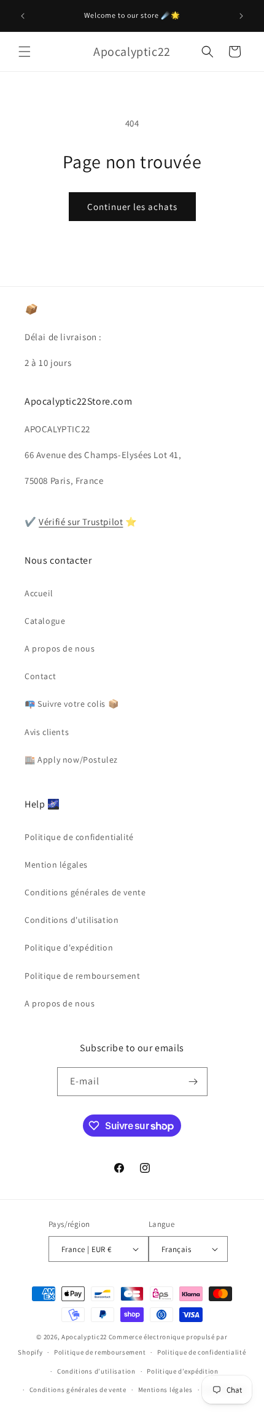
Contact (40, 676)
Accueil (39, 593)
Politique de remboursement (83, 975)
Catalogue (45, 620)
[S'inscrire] (193, 1081)
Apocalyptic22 (84, 1336)
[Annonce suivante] (241, 15)
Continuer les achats (132, 206)
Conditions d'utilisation (71, 919)
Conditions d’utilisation (96, 1371)
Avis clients (47, 731)
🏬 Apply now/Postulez (71, 759)
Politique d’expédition (182, 1371)
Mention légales (56, 864)
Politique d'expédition (69, 947)
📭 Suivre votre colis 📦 (71, 703)
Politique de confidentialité (79, 836)
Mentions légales (165, 1389)
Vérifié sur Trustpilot (81, 521)
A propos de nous (60, 648)
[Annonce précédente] (22, 15)
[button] (24, 51)
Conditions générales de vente (85, 892)
